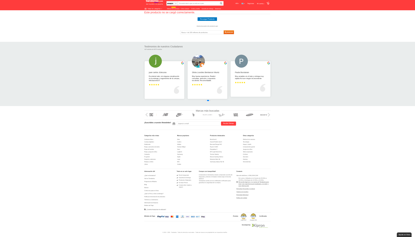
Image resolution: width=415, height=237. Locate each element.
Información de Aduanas (151, 202)
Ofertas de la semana (249, 139)
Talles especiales (248, 152)
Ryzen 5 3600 (214, 147)
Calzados (147, 154)
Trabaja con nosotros (242, 192)
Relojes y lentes (148, 162)
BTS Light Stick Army (216, 152)
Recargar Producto (207, 19)
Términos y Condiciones (151, 199)
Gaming (245, 159)
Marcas (146, 187)
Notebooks (147, 144)
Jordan (179, 164)
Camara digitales (149, 142)
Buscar (230, 32)
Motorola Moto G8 (215, 159)
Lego (178, 159)
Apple (178, 157)
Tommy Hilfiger (181, 147)
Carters (179, 142)
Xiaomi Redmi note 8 (216, 142)
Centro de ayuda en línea (151, 190)
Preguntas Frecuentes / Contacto (245, 189)
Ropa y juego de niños (150, 152)
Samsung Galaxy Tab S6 (217, 162)
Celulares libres (148, 139)
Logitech (179, 152)
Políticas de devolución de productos (154, 196)
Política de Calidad (241, 198)
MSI (178, 162)
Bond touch (213, 139)
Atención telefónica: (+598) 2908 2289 (247, 175)
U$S (236, 3)
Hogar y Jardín (247, 144)
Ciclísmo (245, 154)
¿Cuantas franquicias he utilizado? (156, 209)
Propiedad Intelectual (242, 195)
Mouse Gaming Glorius (216, 157)
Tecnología (246, 142)
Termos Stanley (214, 154)
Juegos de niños (247, 149)
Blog (145, 184)
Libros (146, 164)
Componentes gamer (249, 147)
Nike (178, 139)
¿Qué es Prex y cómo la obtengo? (154, 193)
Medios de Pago (149, 205)
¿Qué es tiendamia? (150, 175)
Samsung (180, 154)
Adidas (179, 144)
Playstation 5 (213, 149)
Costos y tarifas (195, 9)
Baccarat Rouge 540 (216, 144)
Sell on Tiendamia (149, 178)
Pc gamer (147, 157)
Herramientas (247, 162)
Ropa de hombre (149, 149)
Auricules (245, 157)
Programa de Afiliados (150, 181)
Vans (178, 149)
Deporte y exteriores (150, 159)
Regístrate (250, 3)
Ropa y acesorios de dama (152, 147)
